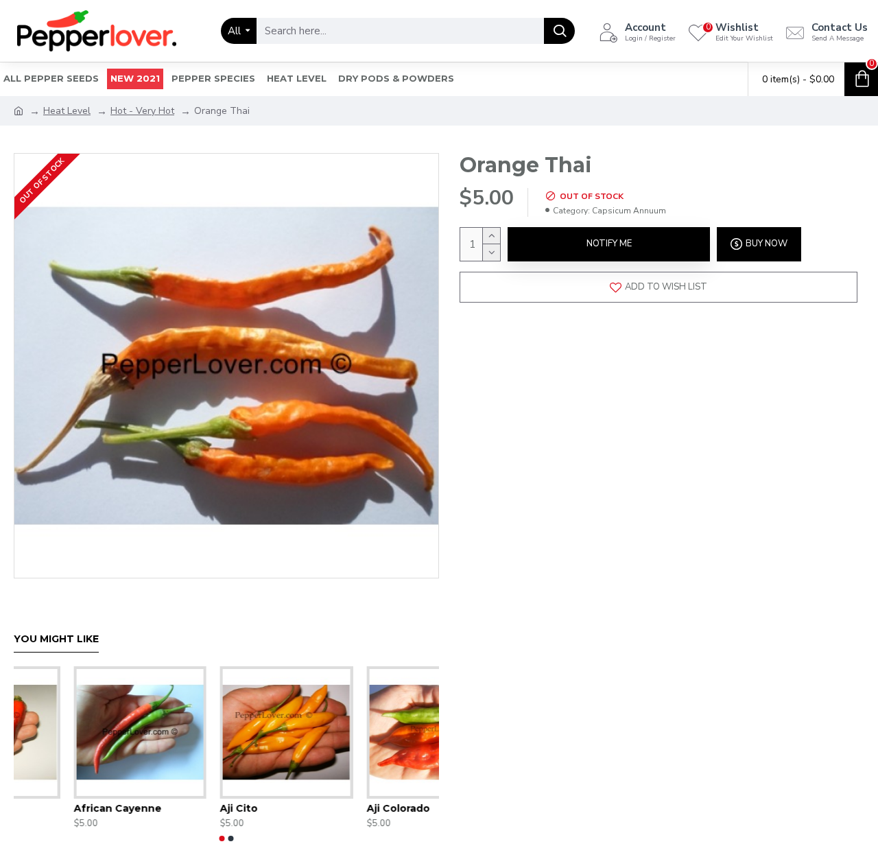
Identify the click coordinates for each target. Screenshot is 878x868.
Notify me (609, 243)
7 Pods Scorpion (179, 808)
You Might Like (56, 639)
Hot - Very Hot (142, 110)
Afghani (303, 808)
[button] (222, 838)
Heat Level (67, 110)
